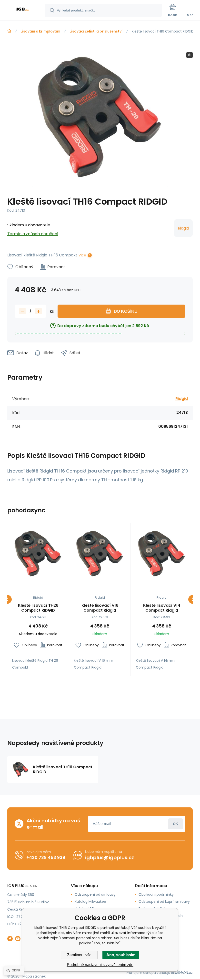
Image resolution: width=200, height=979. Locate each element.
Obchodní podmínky (156, 894)
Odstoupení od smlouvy (95, 894)
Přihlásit (175, 823)
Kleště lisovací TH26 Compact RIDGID (38, 608)
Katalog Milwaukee (90, 901)
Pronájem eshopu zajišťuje (148, 972)
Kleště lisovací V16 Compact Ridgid (99, 608)
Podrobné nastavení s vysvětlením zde (100, 965)
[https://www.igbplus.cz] (9, 31)
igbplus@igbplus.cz (109, 857)
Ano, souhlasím (120, 955)
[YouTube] (17, 938)
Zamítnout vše (79, 955)
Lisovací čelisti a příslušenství (96, 31)
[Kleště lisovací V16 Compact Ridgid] (100, 554)
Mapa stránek (34, 976)
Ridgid (183, 228)
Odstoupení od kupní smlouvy (164, 901)
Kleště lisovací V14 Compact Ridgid (161, 608)
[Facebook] (10, 938)
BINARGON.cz (182, 972)
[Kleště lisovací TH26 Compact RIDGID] (38, 554)
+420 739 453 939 (45, 857)
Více (82, 255)
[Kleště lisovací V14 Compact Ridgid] (162, 554)
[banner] (23, 11)
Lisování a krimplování (40, 31)
